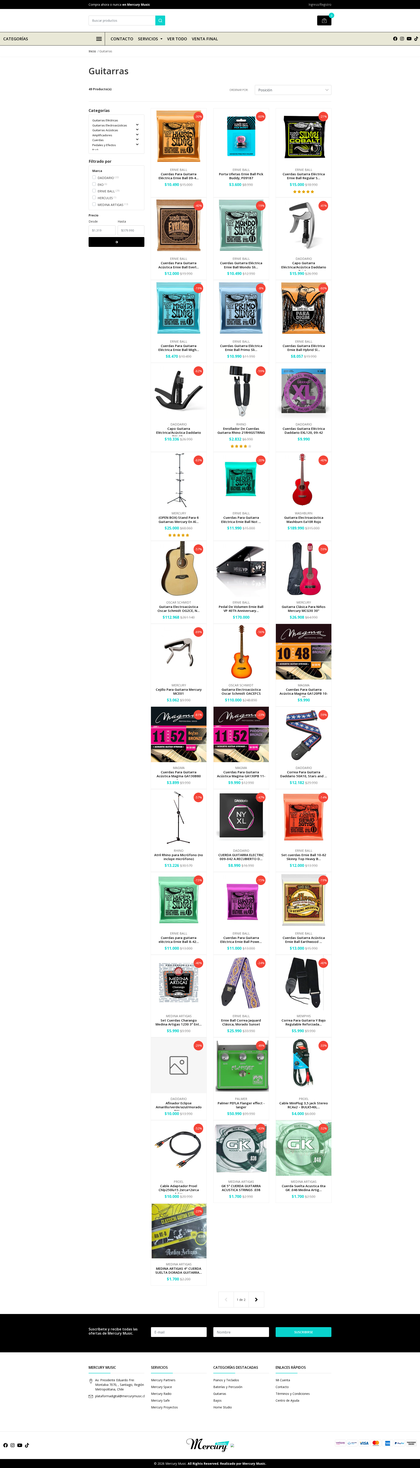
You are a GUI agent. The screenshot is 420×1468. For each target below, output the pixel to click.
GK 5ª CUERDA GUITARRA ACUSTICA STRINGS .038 (241, 1188)
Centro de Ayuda (287, 1400)
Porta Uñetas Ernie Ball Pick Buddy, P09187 (241, 176)
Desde (93, 221)
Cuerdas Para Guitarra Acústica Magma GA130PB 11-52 (241, 776)
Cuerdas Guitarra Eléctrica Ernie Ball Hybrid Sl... (304, 348)
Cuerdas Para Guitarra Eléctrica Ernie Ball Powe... (241, 939)
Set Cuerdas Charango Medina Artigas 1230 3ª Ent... (179, 1022)
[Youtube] (409, 39)
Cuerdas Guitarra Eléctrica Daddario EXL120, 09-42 (304, 430)
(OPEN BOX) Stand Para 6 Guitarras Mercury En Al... (179, 519)
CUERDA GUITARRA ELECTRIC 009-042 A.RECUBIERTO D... (241, 857)
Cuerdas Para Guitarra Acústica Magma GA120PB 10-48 (304, 693)
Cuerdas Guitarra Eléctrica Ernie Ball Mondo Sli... (241, 265)
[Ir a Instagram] (402, 39)
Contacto (122, 38)
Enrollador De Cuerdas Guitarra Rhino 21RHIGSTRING (241, 430)
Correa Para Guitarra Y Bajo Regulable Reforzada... (304, 1022)
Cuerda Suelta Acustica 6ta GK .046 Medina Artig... (304, 1188)
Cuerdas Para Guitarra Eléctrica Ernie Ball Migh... (178, 348)
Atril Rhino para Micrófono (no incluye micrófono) (178, 857)
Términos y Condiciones (293, 1394)
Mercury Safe (160, 1400)
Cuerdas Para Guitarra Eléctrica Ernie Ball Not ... (241, 519)
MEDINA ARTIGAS (110, 205)
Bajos (217, 1400)
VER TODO (177, 38)
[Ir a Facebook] (395, 39)
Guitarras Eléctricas (105, 120)
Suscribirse (303, 1332)
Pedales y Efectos (104, 145)
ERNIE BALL (106, 191)
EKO (101, 184)
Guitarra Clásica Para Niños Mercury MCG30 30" (304, 608)
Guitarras (219, 1394)
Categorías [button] (15, 38)
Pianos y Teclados (226, 1380)
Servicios (148, 38)
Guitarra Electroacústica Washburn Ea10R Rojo (303, 519)
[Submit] (160, 20)
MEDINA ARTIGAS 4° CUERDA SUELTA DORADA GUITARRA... (178, 1270)
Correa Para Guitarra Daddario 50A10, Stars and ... (303, 774)
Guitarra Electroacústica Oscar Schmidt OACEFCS (241, 691)
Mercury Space (161, 1387)
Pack (95, 150)
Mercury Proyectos (164, 1407)
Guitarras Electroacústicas (109, 125)
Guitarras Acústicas (105, 130)
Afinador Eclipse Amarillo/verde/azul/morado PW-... (179, 1107)
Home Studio (222, 1407)
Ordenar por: (238, 90)
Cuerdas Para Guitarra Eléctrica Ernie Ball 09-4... (179, 176)
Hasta (122, 221)
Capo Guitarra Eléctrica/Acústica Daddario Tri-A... (303, 267)
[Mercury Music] (210, 1445)
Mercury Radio (161, 1394)
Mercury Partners (163, 1380)
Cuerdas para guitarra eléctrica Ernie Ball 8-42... (179, 939)
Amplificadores (102, 135)
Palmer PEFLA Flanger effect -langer (241, 1105)
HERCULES (105, 198)
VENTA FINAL (205, 38)
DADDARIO (106, 178)
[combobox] (127, 20)
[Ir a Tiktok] (416, 39)
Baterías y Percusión (227, 1387)
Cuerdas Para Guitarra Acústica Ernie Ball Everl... (178, 265)
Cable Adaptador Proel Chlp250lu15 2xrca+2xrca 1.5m (179, 1190)
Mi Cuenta (283, 1380)
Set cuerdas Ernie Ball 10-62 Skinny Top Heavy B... (303, 857)
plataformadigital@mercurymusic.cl (120, 1396)
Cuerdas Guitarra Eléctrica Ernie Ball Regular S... (304, 176)
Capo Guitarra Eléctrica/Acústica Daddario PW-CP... (178, 432)
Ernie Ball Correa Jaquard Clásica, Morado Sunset (241, 1022)
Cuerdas (98, 140)
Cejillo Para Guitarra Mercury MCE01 (179, 691)
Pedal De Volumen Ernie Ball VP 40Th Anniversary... (241, 608)
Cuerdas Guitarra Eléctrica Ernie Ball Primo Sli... (241, 348)
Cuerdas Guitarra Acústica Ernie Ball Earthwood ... (304, 939)
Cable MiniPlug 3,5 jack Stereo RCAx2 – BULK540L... (303, 1105)
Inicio (92, 51)
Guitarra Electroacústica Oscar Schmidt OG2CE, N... (179, 608)
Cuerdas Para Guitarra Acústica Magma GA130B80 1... (179, 776)
